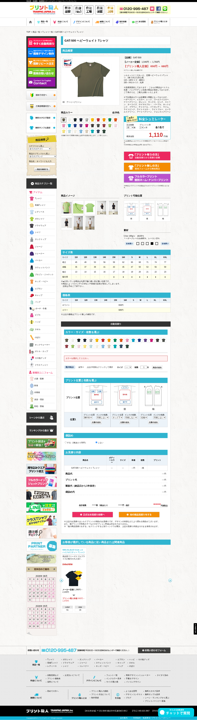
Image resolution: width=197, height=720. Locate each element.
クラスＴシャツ (41, 365)
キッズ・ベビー (41, 281)
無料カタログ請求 (152, 691)
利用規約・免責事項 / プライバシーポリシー (152, 718)
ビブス (38, 315)
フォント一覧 (112, 675)
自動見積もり (53, 675)
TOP (28, 32)
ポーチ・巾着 (41, 309)
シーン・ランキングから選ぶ (157, 698)
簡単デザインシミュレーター (138, 675)
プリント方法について (100, 694)
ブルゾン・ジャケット (44, 275)
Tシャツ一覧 (47, 32)
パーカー (38, 260)
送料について (53, 682)
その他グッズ (40, 358)
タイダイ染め (162, 675)
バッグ (38, 302)
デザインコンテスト (134, 694)
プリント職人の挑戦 (99, 691)
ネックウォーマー (42, 345)
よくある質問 (131, 691)
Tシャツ (38, 198)
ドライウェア (40, 225)
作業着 (37, 392)
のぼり (38, 337)
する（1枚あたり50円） (77, 443)
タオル (38, 329)
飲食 (36, 385)
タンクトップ (40, 239)
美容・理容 (39, 399)
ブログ (128, 698)
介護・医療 (39, 379)
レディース (39, 212)
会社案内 (123, 718)
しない (100, 443)
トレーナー (39, 253)
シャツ (38, 232)
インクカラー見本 (113, 678)
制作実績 (95, 698)
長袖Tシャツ (40, 205)
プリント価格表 (53, 678)
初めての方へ (53, 691)
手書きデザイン (132, 678)
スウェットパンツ (42, 267)
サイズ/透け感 (112, 682)
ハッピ (38, 322)
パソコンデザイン (133, 682)
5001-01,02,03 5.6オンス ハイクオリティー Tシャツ (73, 551)
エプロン (38, 289)
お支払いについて (72, 675)
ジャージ (38, 247)
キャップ (38, 295)
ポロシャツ (39, 219)
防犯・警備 (39, 406)
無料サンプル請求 (152, 694)
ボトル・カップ (41, 351)
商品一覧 (36, 32)
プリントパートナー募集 (155, 701)
